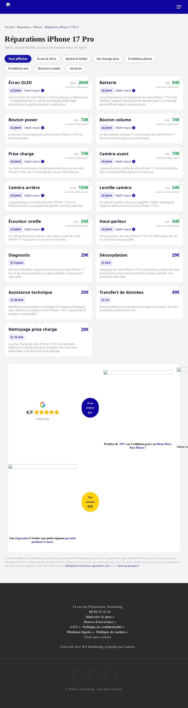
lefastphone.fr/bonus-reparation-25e (87, 565)
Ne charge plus (108, 59)
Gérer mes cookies (97, 637)
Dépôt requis (33, 90)
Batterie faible (76, 59)
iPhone (37, 27)
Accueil (9, 27)
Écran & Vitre (46, 59)
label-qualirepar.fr (128, 565)
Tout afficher (18, 59)
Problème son (18, 68)
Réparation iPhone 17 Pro (61, 27)
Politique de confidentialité (102, 627)
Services (76, 68)
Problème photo (140, 59)
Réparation (24, 27)
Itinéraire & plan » (100, 617)
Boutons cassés (49, 68)
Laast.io (129, 647)
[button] (179, 7)
